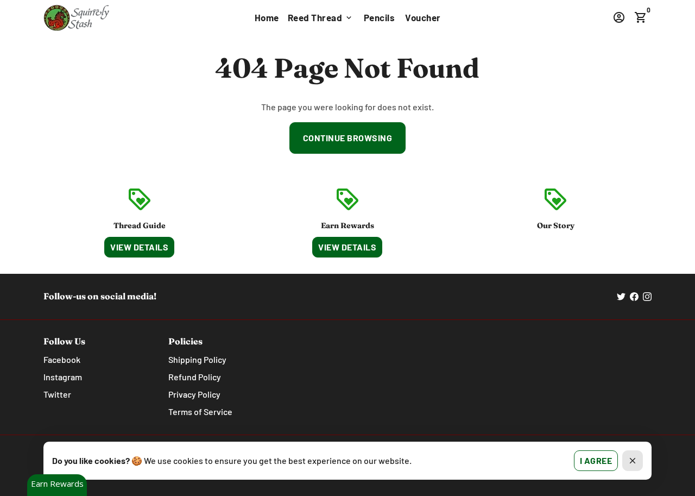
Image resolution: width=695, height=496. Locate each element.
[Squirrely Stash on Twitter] (621, 296)
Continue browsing (348, 138)
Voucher (423, 17)
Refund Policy (194, 377)
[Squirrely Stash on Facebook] (634, 296)
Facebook (61, 359)
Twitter (57, 394)
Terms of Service (200, 411)
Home (267, 17)
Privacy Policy (194, 394)
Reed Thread (320, 17)
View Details (139, 247)
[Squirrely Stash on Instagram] (647, 296)
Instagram (62, 377)
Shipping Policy (197, 359)
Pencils (379, 17)
